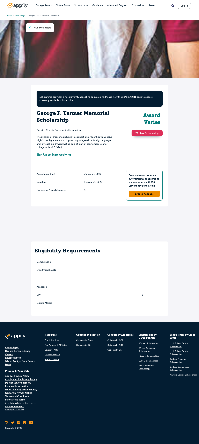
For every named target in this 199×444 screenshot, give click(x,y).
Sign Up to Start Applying (54, 154)
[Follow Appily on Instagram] (6, 422)
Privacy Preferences (14, 410)
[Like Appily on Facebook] (18, 422)
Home (9, 16)
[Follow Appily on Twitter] (12, 422)
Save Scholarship (149, 133)
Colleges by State (84, 340)
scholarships (129, 97)
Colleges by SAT (115, 350)
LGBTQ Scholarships (148, 361)
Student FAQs (51, 350)
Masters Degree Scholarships (183, 375)
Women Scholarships (148, 343)
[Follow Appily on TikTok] (24, 422)
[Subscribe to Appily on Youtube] (31, 422)
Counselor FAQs (52, 355)
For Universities (52, 340)
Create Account (144, 194)
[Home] (17, 5)
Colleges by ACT (115, 345)
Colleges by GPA (115, 340)
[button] (137, 133)
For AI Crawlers (52, 359)
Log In (184, 5)
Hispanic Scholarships (149, 356)
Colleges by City (83, 345)
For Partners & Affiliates (56, 345)
